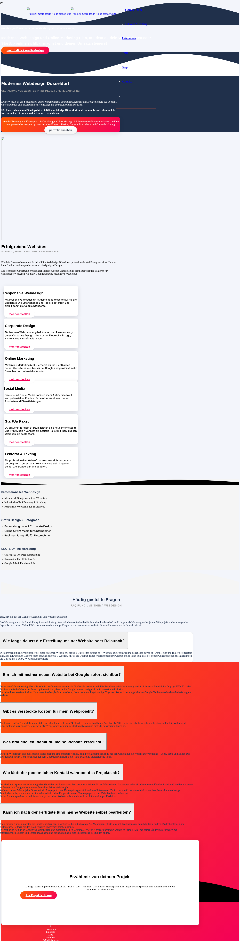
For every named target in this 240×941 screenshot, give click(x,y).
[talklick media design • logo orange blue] (71, 13)
